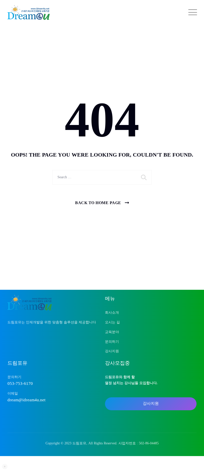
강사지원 (112, 351)
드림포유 (79, 443)
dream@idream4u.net (26, 400)
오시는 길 (112, 322)
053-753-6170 (20, 383)
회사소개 (112, 312)
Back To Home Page (98, 203)
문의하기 (112, 342)
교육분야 (112, 332)
